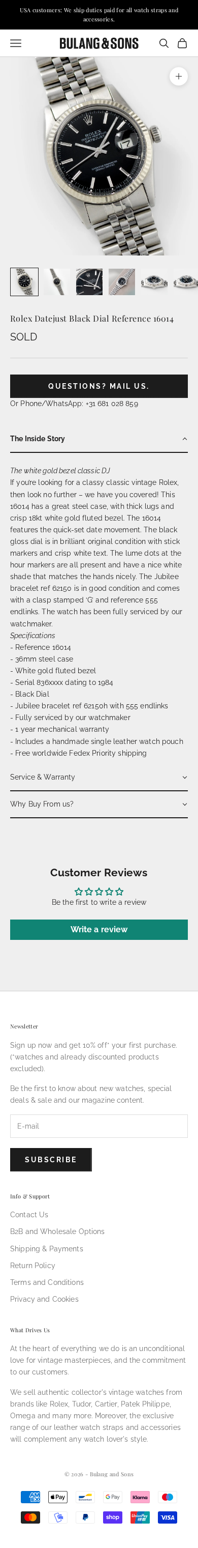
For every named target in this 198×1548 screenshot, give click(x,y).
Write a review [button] (99, 929)
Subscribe (51, 1160)
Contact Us (29, 1215)
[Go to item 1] (24, 282)
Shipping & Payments (46, 1249)
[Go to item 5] (154, 282)
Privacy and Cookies (44, 1299)
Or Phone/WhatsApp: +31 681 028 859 (74, 403)
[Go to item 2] (57, 282)
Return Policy (32, 1266)
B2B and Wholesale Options (57, 1231)
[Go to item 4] (122, 282)
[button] (99, 439)
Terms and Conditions (47, 1282)
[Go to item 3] (89, 282)
